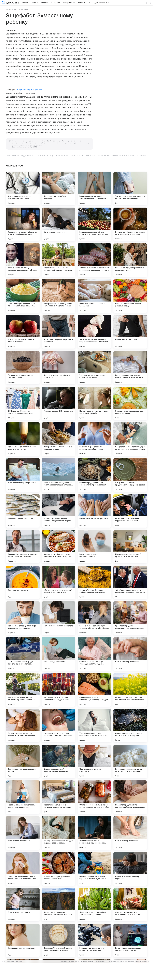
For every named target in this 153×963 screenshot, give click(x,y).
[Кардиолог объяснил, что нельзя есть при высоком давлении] (130, 224)
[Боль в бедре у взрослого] (130, 332)
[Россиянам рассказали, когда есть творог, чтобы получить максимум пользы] (130, 761)
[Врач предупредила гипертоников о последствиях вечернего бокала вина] (130, 618)
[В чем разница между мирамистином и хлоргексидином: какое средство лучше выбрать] (94, 546)
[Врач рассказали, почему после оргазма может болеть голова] (58, 296)
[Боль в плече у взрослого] (23, 833)
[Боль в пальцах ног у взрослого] (94, 511)
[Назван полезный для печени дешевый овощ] (130, 296)
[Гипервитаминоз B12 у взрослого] (58, 403)
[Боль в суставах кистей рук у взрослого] (58, 367)
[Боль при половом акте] (58, 224)
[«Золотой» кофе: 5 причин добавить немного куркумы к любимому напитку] (94, 582)
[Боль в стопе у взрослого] (130, 833)
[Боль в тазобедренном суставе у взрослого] (58, 332)
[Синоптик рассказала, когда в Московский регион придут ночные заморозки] (130, 725)
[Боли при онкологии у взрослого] (58, 618)
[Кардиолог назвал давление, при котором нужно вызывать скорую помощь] (130, 439)
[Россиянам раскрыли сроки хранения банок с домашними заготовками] (58, 690)
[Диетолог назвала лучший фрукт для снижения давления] (94, 904)
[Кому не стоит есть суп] (23, 582)
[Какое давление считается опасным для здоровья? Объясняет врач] (23, 188)
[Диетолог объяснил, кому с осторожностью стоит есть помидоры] (130, 904)
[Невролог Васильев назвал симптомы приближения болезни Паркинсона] (23, 690)
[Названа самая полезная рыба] (23, 511)
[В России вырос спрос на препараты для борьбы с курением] (94, 439)
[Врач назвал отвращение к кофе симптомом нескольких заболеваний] (23, 618)
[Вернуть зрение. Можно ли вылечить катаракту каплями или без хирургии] (23, 725)
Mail (3, 961)
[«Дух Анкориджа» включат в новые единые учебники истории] (130, 582)
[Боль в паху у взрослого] (58, 654)
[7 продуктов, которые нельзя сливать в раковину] (94, 367)
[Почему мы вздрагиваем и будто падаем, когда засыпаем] (58, 833)
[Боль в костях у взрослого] (130, 654)
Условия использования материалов (81, 961)
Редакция (64, 961)
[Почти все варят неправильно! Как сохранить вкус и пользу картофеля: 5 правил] (23, 296)
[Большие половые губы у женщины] (58, 188)
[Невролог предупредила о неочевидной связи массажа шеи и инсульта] (130, 797)
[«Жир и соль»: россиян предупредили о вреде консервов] (130, 475)
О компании (10, 961)
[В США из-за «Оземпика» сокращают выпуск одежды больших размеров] (23, 403)
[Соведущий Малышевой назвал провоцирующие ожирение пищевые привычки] (58, 940)
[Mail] (3, 2)
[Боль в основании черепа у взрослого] (130, 869)
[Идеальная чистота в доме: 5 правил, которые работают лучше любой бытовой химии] (130, 546)
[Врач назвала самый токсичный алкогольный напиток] (23, 439)
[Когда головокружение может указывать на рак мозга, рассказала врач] (130, 940)
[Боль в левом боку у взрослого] (23, 475)
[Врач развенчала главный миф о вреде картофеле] (58, 439)
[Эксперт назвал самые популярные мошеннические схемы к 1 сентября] (94, 833)
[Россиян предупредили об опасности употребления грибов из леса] (94, 475)
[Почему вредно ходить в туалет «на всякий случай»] (94, 403)
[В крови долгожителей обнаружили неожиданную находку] (58, 761)
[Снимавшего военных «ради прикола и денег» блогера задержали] (23, 654)
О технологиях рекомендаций (117, 961)
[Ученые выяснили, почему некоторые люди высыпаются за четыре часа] (94, 725)
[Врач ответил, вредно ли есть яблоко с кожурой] (23, 332)
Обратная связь (100, 961)
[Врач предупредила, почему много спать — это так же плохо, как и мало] (130, 367)
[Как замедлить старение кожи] (23, 940)
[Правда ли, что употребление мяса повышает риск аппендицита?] (58, 869)
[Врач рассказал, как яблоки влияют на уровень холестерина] (94, 224)
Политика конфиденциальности (138, 961)
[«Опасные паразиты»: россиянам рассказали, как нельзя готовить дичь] (94, 260)
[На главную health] (12, 2)
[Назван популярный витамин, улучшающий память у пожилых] (58, 260)
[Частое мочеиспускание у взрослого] (94, 761)
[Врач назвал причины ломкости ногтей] (23, 761)
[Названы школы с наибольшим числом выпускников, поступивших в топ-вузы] (23, 797)
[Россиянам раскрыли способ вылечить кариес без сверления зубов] (58, 725)
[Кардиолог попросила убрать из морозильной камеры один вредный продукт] (23, 224)
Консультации (11, 9)
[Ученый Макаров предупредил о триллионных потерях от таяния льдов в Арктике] (58, 475)
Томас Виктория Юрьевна (29, 90)
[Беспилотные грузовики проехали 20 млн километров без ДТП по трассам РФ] (58, 904)
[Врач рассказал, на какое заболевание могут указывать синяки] (94, 188)
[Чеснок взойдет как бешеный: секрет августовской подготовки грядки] (94, 332)
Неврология (23, 9)
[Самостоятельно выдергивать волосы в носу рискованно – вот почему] (23, 869)
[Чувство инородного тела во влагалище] (94, 296)
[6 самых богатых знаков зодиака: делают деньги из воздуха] (23, 546)
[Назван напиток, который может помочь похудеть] (130, 260)
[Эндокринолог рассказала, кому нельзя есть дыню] (130, 403)
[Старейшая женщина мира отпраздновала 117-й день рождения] (94, 654)
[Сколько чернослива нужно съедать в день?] (23, 367)
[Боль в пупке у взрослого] (23, 904)
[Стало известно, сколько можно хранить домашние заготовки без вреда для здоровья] (94, 797)
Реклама (19, 961)
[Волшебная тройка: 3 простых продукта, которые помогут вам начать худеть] (58, 546)
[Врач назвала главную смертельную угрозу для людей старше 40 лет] (94, 690)
